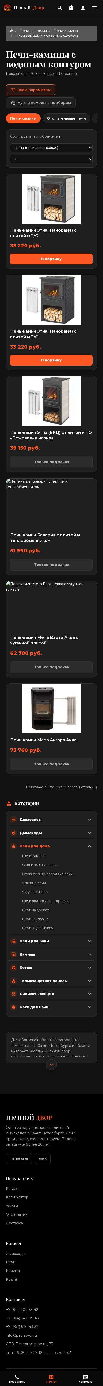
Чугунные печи (35, 892)
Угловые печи (34, 883)
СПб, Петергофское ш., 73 (29, 1344)
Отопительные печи (39, 865)
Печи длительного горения (45, 901)
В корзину (51, 259)
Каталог (13, 1189)
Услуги (12, 1206)
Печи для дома (33, 30)
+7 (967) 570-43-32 (22, 1326)
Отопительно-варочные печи (47, 874)
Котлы (11, 1279)
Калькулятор (17, 1197)
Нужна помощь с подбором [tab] (41, 102)
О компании (17, 1214)
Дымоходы (15, 1253)
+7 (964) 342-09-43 (22, 1318)
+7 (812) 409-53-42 (22, 1309)
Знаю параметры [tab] (31, 89)
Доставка (14, 1223)
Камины (13, 1270)
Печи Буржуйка (35, 919)
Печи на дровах (35, 910)
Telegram (19, 1159)
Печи (11, 1262)
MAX (43, 1159)
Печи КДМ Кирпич (37, 928)
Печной (29, 7)
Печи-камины (66, 30)
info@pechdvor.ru (21, 1335)
